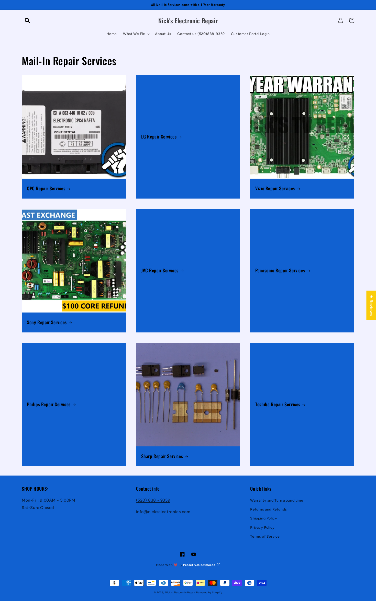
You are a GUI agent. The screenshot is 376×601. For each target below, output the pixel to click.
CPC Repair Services (46, 188)
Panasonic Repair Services (280, 270)
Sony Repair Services (47, 322)
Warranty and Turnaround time (276, 500)
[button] (27, 20)
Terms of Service (265, 536)
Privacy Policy (262, 527)
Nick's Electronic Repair (180, 592)
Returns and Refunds (268, 509)
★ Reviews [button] (371, 305)
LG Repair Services (159, 137)
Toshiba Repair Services (277, 404)
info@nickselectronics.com (163, 511)
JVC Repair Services (160, 270)
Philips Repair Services (49, 404)
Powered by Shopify (209, 592)
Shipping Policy (263, 518)
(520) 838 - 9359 (153, 500)
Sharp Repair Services (162, 456)
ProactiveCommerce (199, 565)
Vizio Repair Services (275, 188)
